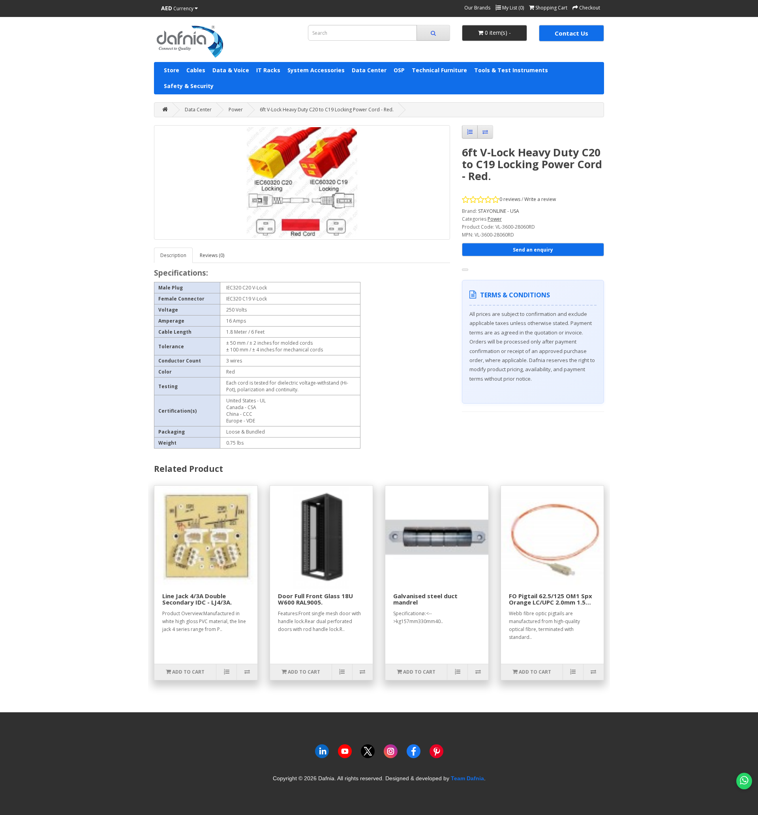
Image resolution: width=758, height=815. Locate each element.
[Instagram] (391, 753)
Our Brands (477, 7)
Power (236, 109)
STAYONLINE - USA (498, 211)
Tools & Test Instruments (511, 70)
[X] (368, 753)
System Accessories (316, 70)
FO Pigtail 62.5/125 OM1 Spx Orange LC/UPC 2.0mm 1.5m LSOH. (550, 602)
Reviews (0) (212, 255)
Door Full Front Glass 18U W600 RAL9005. (315, 599)
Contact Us (571, 33)
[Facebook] (413, 753)
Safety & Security (189, 86)
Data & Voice (230, 70)
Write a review (540, 199)
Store (171, 70)
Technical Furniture (439, 70)
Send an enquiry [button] (533, 249)
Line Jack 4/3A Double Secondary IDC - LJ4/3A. (197, 599)
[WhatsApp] (744, 781)
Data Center (369, 70)
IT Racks (268, 70)
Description (173, 255)
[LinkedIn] (322, 753)
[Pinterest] (436, 753)
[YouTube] (345, 753)
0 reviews (509, 199)
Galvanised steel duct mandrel (425, 599)
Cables (195, 70)
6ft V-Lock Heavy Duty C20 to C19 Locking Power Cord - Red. (327, 109)
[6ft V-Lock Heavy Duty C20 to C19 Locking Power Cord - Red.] (302, 182)
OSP (399, 70)
